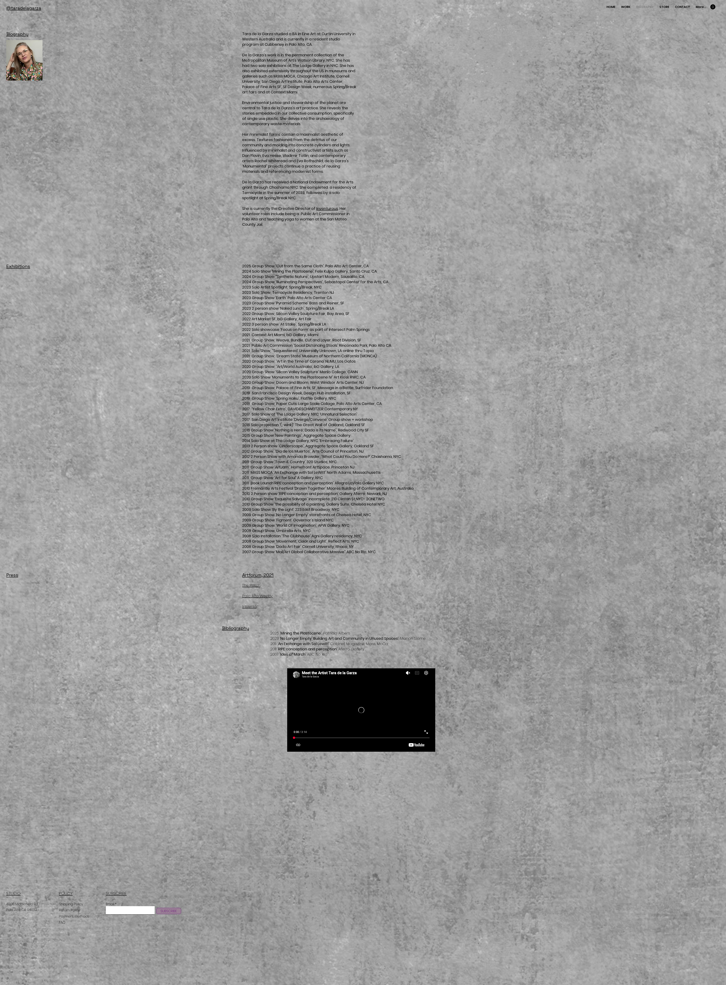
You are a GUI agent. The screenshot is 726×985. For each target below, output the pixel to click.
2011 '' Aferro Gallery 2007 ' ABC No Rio (317, 651)
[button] (712, 6)
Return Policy (70, 910)
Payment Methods (74, 916)
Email (110, 904)
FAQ (62, 922)
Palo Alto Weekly (257, 596)
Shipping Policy (71, 904)
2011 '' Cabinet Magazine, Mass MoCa (329, 643)
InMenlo (249, 606)
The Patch (251, 585)
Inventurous (327, 208)
